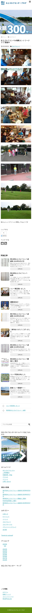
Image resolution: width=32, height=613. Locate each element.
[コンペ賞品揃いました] (5, 292)
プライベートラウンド (9, 527)
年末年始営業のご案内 (9, 500)
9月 (5, 546)
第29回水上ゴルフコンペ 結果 (16, 410)
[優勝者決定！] (5, 305)
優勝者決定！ (14, 302)
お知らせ (5, 514)
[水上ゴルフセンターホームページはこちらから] (14, 461)
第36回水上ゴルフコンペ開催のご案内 (14, 498)
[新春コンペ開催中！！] (5, 391)
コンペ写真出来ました (18, 374)
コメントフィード (8, 596)
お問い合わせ (7, 481)
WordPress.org (7, 599)
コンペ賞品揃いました (18, 289)
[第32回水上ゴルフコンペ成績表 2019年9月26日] (5, 348)
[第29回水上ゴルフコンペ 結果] (5, 276)
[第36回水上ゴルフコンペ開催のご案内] (5, 362)
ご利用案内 (6, 472)
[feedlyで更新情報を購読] (2, 243)
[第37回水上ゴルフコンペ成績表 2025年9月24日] (5, 317)
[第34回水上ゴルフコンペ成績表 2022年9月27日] (5, 262)
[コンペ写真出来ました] (5, 377)
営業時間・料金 (7, 475)
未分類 (5, 529)
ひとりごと (6, 516)
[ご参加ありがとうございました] (5, 332)
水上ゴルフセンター (9, 470)
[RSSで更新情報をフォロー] (5, 243)
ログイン (5, 592)
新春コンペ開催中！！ (18, 388)
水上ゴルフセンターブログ (18, 610)
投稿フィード (7, 594)
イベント (5, 479)
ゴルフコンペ (16, 46)
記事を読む (20, 268)
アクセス (5, 477)
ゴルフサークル (7, 524)
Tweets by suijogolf (7, 535)
